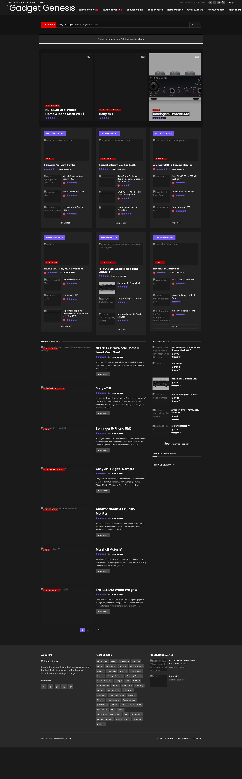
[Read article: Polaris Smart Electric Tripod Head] (107, 212)
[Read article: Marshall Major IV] (66, 566)
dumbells (111, 671)
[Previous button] (43, 87)
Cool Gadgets (155, 10)
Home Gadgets (175, 10)
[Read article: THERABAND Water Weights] (66, 606)
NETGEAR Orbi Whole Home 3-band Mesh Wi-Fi (64, 112)
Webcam (137, 719)
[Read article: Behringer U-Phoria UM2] (107, 288)
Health (116, 685)
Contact (41, 2)
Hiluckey (139, 685)
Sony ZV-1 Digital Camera (70, 24)
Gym (127, 681)
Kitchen (100, 690)
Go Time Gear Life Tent (183, 310)
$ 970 (176, 353)
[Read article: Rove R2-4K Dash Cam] (161, 196)
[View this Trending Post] (64, 183)
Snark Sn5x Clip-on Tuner (108, 714)
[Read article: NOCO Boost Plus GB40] (52, 196)
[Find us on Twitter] (223, 2)
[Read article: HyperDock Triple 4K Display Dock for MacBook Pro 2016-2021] (52, 316)
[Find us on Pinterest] (219, 2)
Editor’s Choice (87, 10)
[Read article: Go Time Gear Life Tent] (161, 316)
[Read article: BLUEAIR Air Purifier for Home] (52, 212)
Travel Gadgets (216, 10)
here (141, 39)
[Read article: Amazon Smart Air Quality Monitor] (107, 319)
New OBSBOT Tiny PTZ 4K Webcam (63, 268)
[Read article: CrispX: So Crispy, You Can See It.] (121, 150)
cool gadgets (136, 666)
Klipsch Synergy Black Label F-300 (73, 177)
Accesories (102, 661)
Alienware (124, 661)
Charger (122, 666)
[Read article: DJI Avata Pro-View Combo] (66, 150)
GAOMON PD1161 (70, 295)
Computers (51, 262)
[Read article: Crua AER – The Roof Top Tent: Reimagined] (107, 197)
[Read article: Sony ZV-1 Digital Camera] (107, 303)
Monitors (101, 695)
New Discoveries (111, 10)
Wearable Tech (123, 719)
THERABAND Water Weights (116, 590)
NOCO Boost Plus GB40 (74, 191)
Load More (66, 223)
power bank (102, 705)
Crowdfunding (135, 10)
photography (113, 700)
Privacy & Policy (29, 2)
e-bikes (123, 671)
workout (100, 724)
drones (100, 671)
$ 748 (176, 398)
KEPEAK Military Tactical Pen (183, 296)
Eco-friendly (136, 671)
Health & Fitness (51, 590)
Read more (104, 373)
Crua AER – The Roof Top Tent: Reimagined (129, 193)
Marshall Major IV (109, 549)
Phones (100, 700)
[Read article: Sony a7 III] (66, 404)
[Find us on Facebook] (210, 2)
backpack (110, 666)
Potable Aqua (129, 700)
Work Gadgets (195, 10)
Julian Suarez (65, 169)
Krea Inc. (68, 738)
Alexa (113, 661)
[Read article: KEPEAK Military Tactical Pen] (161, 300)
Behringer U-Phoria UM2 (171, 114)
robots (114, 705)
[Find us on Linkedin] (57, 686)
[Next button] (199, 87)
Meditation (128, 690)
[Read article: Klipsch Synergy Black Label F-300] (52, 181)
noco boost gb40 (117, 695)
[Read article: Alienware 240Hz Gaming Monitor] (175, 150)
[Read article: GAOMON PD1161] (52, 300)
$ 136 (176, 429)
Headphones (103, 685)
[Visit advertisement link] (177, 443)
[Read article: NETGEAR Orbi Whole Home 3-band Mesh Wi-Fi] (121, 254)
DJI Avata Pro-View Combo (59, 165)
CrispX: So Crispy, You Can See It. (117, 165)
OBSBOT (131, 695)
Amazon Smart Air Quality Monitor (130, 315)
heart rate (127, 685)
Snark (120, 710)
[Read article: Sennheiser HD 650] (52, 284)
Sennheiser (102, 710)
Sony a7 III (106, 114)
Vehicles (159, 262)
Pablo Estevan (119, 169)
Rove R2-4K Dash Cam (183, 191)
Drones (49, 159)
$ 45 (176, 382)
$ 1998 (177, 367)
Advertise (18, 2)
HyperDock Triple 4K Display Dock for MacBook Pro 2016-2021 (75, 313)
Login (232, 2)
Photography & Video (109, 110)
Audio (156, 110)
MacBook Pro (113, 690)
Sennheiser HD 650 (72, 279)
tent (126, 714)
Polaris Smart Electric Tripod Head (127, 209)
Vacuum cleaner (104, 719)
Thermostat (136, 714)
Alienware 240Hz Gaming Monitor (172, 165)
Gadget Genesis (115, 676)
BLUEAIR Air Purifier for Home (73, 208)
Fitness (100, 676)
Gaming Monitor (134, 676)
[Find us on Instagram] (214, 2)
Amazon (136, 661)
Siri (112, 710)
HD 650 (136, 681)
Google (118, 681)
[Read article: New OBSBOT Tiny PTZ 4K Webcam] (66, 254)
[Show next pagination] (104, 630)
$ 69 (176, 416)
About (9, 2)
